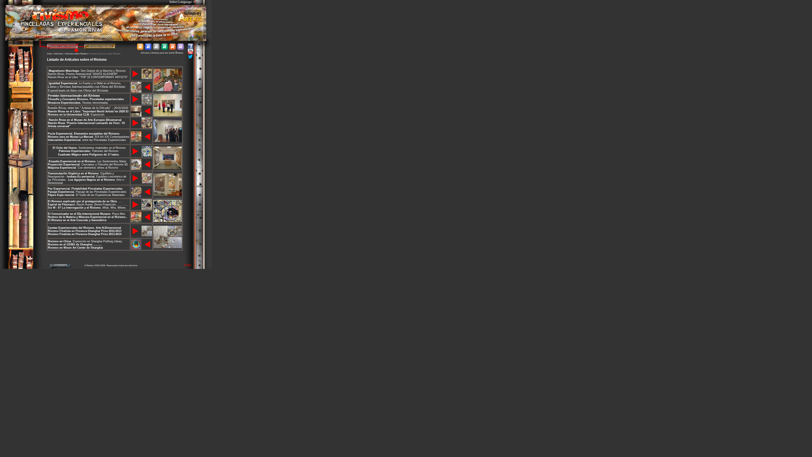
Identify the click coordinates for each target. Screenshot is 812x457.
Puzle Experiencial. (60, 133)
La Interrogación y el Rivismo (81, 207)
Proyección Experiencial (64, 164)
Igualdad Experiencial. (63, 83)
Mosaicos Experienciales (64, 102)
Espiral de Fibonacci (61, 204)
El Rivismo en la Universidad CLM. (88, 113)
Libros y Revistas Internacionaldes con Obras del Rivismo (86, 86)
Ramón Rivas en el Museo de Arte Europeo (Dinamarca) (85, 119)
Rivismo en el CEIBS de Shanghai (70, 244)
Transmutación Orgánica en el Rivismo (73, 173)
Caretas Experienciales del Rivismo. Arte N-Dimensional (84, 227)
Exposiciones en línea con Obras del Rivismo (78, 90)
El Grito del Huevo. (65, 147)
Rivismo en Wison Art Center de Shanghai (75, 247)
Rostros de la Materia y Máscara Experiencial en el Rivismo (86, 217)
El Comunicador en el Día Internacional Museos (79, 213)
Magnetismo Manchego (64, 70)
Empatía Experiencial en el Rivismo (72, 161)
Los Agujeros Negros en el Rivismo (91, 179)
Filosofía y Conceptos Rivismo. (68, 99)
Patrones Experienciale (74, 151)
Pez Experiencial (59, 188)
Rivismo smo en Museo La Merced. (71, 136)
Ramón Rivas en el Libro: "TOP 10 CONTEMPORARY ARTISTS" (88, 75)
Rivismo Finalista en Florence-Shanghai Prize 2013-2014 (84, 234)
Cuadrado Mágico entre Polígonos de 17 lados (88, 154)
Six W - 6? (55, 207)
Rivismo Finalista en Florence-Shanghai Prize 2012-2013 (84, 231)
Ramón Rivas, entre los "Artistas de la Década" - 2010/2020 (88, 108)
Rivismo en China (59, 241)
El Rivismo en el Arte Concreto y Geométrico (77, 220)
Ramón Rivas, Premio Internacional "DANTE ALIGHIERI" (83, 74)
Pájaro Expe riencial (61, 195)
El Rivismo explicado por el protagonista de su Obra (82, 201)
